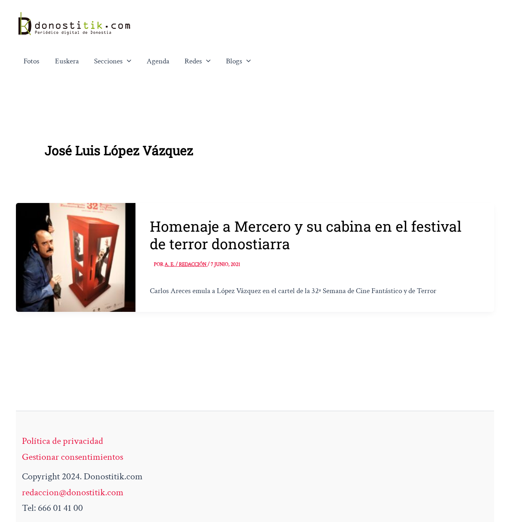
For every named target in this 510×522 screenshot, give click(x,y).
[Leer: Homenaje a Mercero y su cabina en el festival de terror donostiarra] (75, 256)
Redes (193, 61)
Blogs (234, 61)
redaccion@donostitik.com (73, 492)
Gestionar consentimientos (72, 457)
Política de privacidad (62, 441)
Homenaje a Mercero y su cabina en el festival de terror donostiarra (305, 235)
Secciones (108, 61)
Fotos (31, 61)
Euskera (67, 61)
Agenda (158, 61)
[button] (127, 61)
